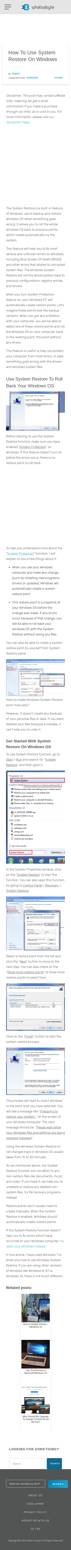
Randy (16, 73)
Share (58, 77)
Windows (32, 77)
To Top (35, 1529)
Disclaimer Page (17, 122)
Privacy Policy (35, 1512)
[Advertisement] (35, 166)
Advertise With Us (35, 1520)
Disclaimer (35, 1504)
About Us (35, 1495)
